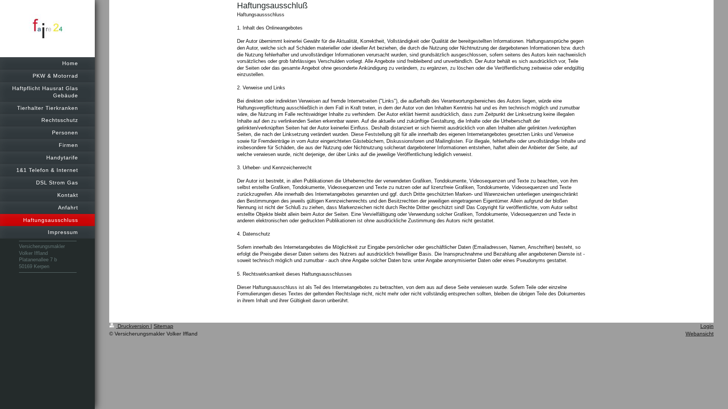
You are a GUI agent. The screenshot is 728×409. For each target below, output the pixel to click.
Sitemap (163, 326)
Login (707, 326)
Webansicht (700, 334)
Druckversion (133, 326)
